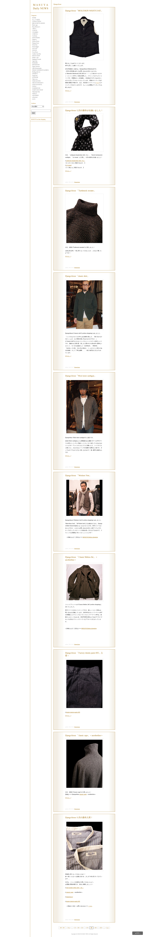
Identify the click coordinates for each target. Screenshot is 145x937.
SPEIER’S (35, 73)
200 (101, 927)
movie (33, 99)
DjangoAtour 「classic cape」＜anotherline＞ (84, 735)
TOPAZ (34, 86)
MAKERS (35, 63)
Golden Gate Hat (36, 54)
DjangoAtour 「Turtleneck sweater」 (80, 191)
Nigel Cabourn (36, 66)
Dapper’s (34, 39)
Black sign (35, 25)
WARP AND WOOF (37, 90)
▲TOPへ (137, 933)
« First (68, 927)
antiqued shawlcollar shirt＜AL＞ (75, 161)
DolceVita (34, 45)
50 (75, 927)
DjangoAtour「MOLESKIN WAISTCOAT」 (84, 11)
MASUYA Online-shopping (90, 537)
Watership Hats (36, 92)
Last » (107, 927)
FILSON (34, 50)
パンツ (98, 82)
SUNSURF (35, 77)
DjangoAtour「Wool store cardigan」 (80, 376)
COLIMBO (35, 32)
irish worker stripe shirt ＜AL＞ (75, 888)
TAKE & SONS (36, 81)
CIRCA (34, 28)
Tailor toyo (35, 79)
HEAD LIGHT (36, 55)
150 (82, 927)
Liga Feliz (34, 61)
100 (78, 927)
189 (95, 927)
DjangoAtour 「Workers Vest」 (78, 475)
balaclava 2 (69, 897)
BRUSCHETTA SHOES (38, 23)
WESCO (34, 93)
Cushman (34, 36)
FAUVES (34, 48)
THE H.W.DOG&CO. (38, 83)
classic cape (83, 794)
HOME (34, 18)
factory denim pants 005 (73, 712)
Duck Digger (35, 46)
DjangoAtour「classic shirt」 (77, 276)
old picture (35, 97)
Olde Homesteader (37, 68)
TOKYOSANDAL (37, 84)
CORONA (35, 34)
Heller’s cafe (35, 57)
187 (87, 927)
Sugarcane (34, 75)
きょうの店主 (36, 19)
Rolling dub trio (36, 72)
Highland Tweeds (36, 59)
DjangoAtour (35, 43)
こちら (90, 906)
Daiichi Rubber (36, 37)
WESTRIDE (35, 95)
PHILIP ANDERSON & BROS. (40, 70)
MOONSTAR (35, 64)
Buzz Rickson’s (36, 27)
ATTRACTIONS (36, 21)
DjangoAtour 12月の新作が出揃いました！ (84, 110)
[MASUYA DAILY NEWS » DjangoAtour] (40, 11)
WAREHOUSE (36, 88)
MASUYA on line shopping (38, 119)
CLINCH (34, 30)
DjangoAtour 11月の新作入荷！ (79, 817)
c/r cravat (68, 165)
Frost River (35, 52)
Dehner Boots (35, 41)
